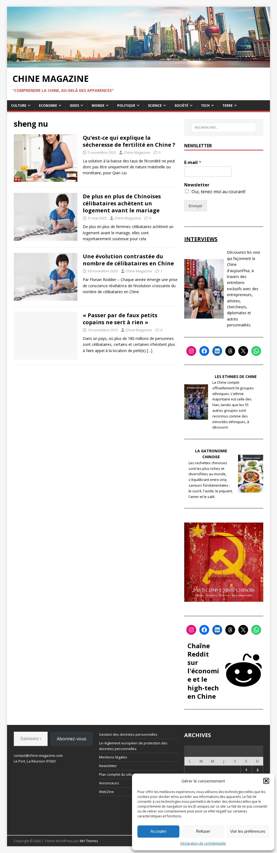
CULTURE (18, 105)
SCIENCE (155, 105)
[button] (266, 781)
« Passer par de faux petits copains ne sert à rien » (120, 319)
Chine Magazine (137, 152)
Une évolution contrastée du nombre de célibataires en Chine (128, 260)
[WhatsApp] (256, 351)
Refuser (203, 831)
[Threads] (230, 351)
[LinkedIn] (217, 351)
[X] (243, 351)
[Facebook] (204, 351)
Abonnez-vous (71, 739)
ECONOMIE (48, 105)
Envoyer (196, 205)
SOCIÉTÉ (181, 105)
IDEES (74, 105)
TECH (205, 105)
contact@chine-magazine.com (38, 755)
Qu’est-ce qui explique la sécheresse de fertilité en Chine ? (129, 141)
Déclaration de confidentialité (203, 843)
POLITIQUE (126, 105)
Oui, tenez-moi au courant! (218, 192)
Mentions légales (113, 757)
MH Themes (89, 841)
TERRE (227, 105)
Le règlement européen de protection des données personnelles (133, 746)
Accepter (158, 831)
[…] (149, 350)
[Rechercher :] (223, 127)
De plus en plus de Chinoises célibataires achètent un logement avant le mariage (122, 203)
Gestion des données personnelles (128, 734)
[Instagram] (191, 351)
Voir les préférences (247, 831)
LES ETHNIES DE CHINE (236, 376)
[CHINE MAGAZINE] (138, 64)
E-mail (192, 162)
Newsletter (196, 185)
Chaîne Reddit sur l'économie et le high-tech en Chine (203, 671)
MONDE (98, 105)
